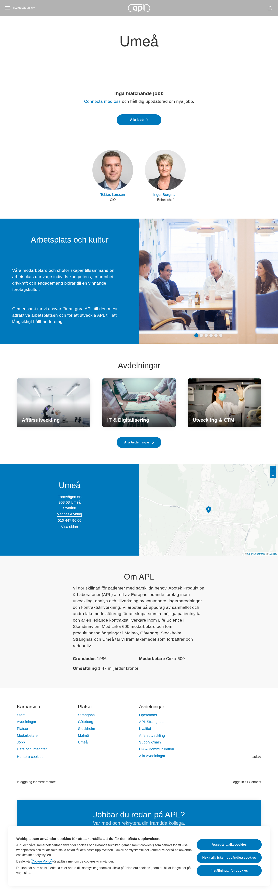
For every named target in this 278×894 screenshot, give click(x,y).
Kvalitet (145, 729)
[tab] (196, 335)
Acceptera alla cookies (229, 844)
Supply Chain (150, 742)
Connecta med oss (102, 101)
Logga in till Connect (246, 782)
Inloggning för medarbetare (36, 782)
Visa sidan (69, 527)
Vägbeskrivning (69, 514)
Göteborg (85, 722)
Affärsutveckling (152, 736)
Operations (148, 715)
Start (21, 715)
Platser (22, 729)
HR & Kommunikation (156, 749)
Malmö (83, 736)
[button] (270, 8)
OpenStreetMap (256, 553)
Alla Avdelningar (152, 756)
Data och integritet (32, 749)
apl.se (256, 756)
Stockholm (86, 729)
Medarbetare (27, 736)
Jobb (21, 742)
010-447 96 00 (69, 520)
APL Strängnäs (151, 722)
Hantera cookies (30, 757)
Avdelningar (26, 722)
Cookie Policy (42, 861)
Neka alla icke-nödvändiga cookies (229, 857)
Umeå (83, 742)
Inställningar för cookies (229, 870)
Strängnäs (86, 715)
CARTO (272, 553)
